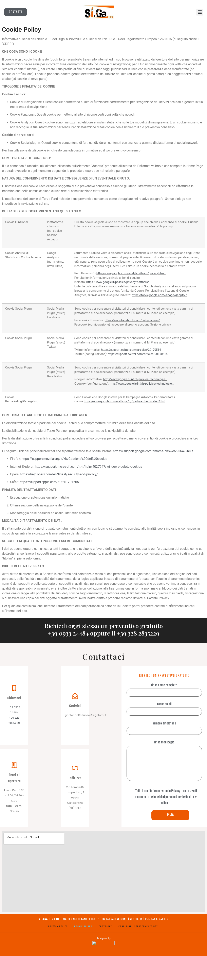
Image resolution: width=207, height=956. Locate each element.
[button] (199, 12)
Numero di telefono (164, 723)
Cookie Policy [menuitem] (83, 926)
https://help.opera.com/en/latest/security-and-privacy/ (59, 474)
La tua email (164, 704)
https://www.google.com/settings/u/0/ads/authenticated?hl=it (124, 401)
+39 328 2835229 (138, 633)
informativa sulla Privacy (165, 791)
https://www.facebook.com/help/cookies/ (132, 320)
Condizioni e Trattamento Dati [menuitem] (138, 926)
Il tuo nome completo (164, 685)
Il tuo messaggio (164, 742)
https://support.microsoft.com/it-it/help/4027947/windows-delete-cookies (88, 467)
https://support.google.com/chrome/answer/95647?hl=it (153, 451)
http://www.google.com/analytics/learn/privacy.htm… (131, 273)
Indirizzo (75, 778)
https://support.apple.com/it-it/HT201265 (49, 482)
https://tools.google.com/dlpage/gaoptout (159, 295)
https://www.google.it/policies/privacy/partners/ (117, 282)
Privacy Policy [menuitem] (58, 926)
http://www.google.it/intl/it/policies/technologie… (135, 379)
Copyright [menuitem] (105, 926)
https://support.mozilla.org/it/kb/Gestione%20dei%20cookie (64, 459)
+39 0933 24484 (68, 633)
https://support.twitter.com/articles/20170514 (131, 350)
